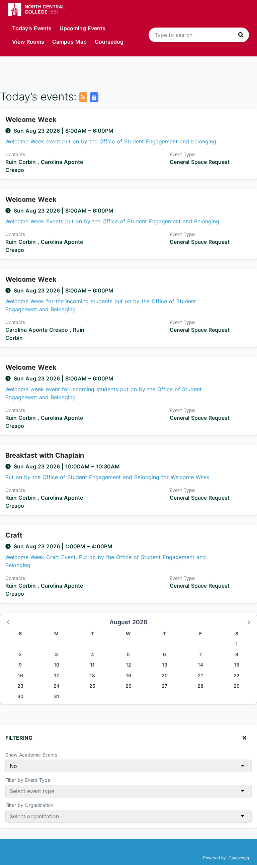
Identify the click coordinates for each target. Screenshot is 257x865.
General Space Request (200, 161)
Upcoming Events (82, 28)
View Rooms (28, 41)
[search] (199, 35)
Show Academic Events (31, 755)
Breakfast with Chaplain (44, 455)
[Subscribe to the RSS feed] (83, 97)
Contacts (15, 154)
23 (20, 686)
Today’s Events (32, 28)
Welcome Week (31, 120)
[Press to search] (241, 35)
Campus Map (69, 41)
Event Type (182, 154)
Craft (13, 535)
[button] (9, 622)
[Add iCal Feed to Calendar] (94, 97)
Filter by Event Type (27, 780)
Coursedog (109, 41)
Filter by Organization (29, 805)
